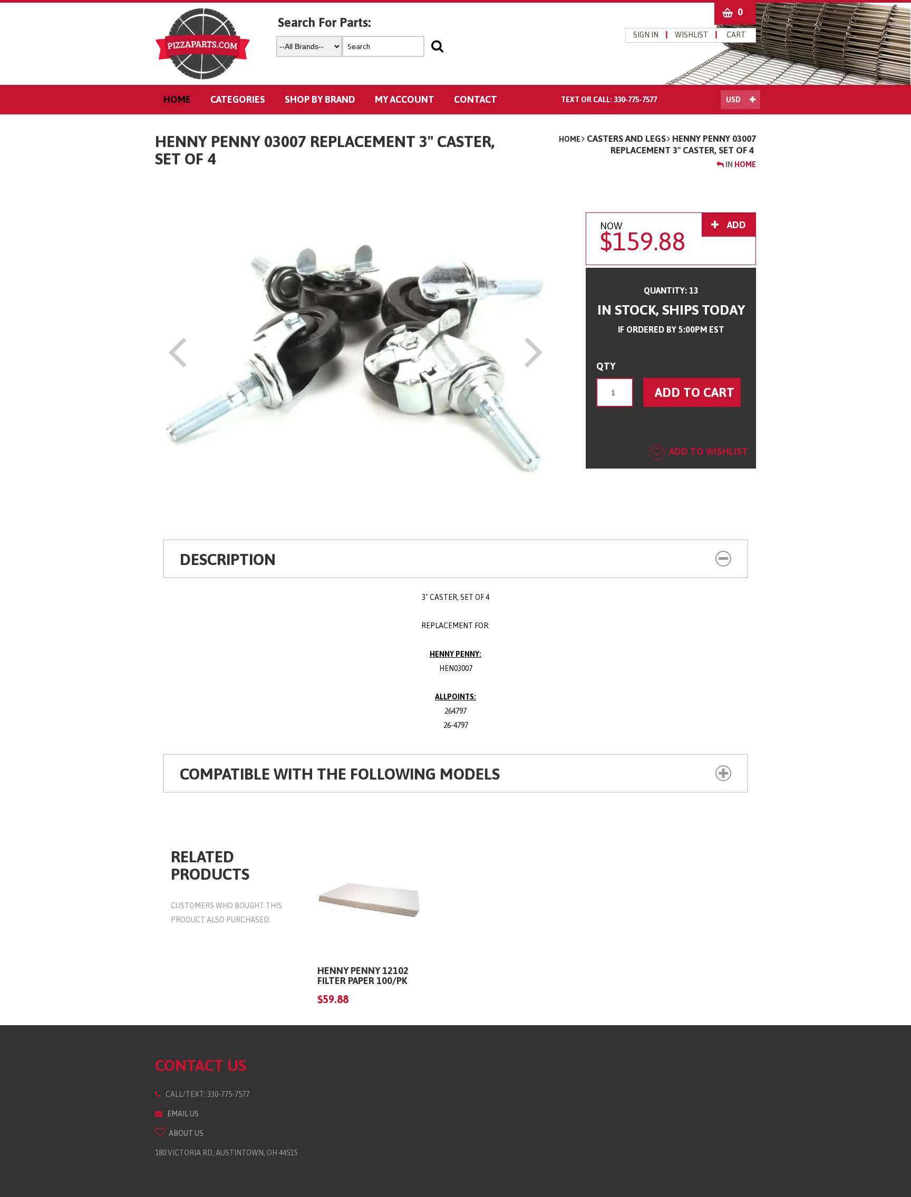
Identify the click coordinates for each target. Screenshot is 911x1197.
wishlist (691, 34)
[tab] (455, 558)
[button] (676, 557)
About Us (184, 1133)
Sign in (645, 34)
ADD (735, 224)
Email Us (180, 1114)
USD (733, 99)
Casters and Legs (626, 138)
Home (569, 139)
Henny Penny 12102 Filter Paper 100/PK (363, 976)
